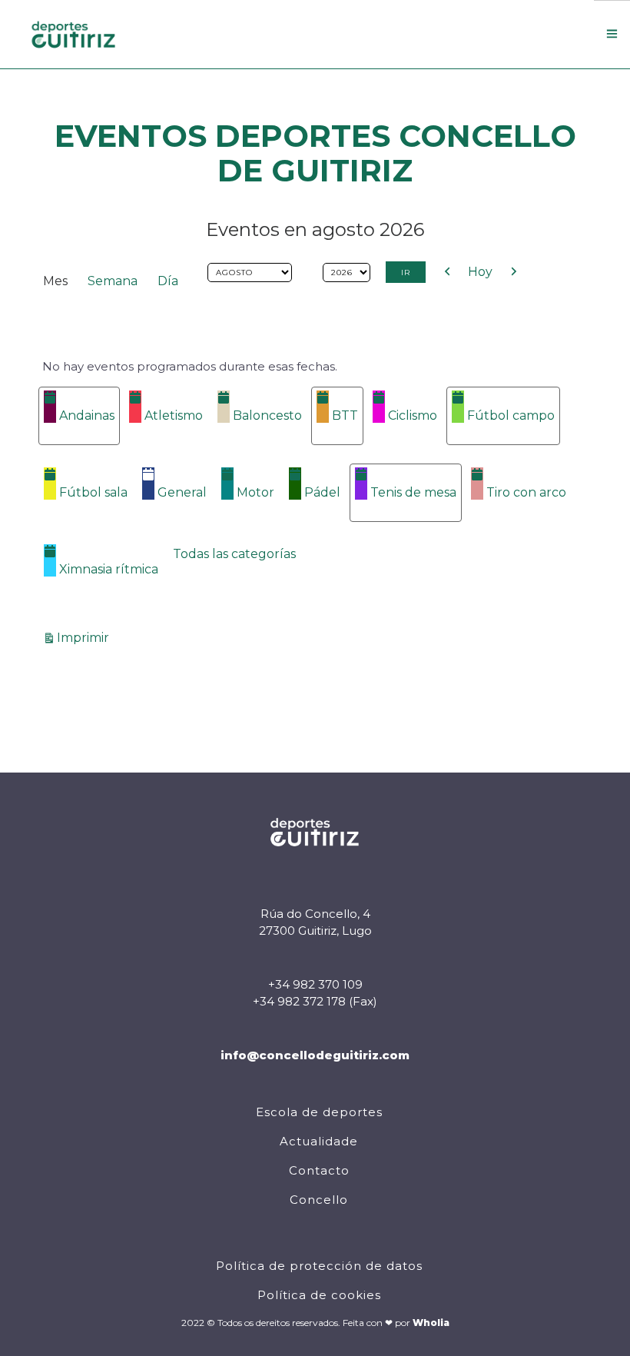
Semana (113, 281)
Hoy (480, 271)
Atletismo (173, 415)
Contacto (319, 1170)
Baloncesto (267, 415)
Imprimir (85, 637)
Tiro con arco (526, 492)
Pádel (322, 492)
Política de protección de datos (319, 1265)
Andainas (86, 415)
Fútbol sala (93, 492)
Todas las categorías (234, 554)
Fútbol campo (511, 415)
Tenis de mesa (413, 492)
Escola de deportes (319, 1112)
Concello (319, 1199)
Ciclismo (412, 415)
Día (168, 281)
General (182, 492)
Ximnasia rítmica (108, 569)
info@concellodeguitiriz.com (315, 1055)
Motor (255, 492)
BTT (345, 415)
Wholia (431, 1322)
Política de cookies (319, 1295)
